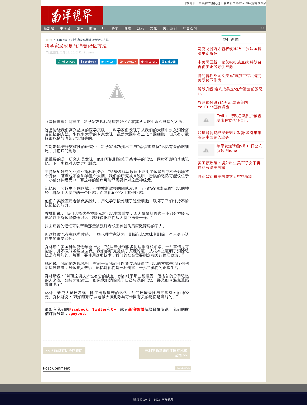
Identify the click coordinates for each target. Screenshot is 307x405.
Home (49, 39)
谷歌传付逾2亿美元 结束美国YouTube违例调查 (223, 104)
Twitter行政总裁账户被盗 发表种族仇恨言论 (239, 118)
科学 (115, 28)
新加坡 (49, 28)
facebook (183, 367)
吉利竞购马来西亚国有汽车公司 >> (166, 353)
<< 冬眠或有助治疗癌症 (64, 350)
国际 (80, 28)
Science (62, 39)
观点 (140, 28)
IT (104, 28)
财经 (92, 28)
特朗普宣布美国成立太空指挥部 (225, 176)
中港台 (65, 28)
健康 (127, 28)
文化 (153, 28)
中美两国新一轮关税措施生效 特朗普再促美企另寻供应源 (230, 64)
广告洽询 (190, 28)
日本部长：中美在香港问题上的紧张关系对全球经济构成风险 (218, 3)
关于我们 (170, 28)
